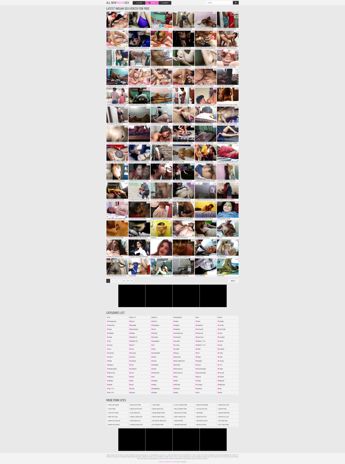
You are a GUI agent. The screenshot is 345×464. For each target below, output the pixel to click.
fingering (156, 325)
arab (110, 337)
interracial (179, 333)
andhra (111, 333)
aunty (110, 357)
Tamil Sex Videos (113, 413)
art (109, 341)
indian (177, 325)
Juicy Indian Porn (157, 425)
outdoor (200, 329)
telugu (221, 361)
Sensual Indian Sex (136, 417)
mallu (177, 353)
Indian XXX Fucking (180, 413)
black (132, 321)
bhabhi (110, 381)
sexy (220, 317)
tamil (221, 353)
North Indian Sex (180, 417)
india (176, 321)
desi (132, 381)
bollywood (134, 329)
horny (155, 393)
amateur (111, 325)
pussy (199, 365)
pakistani (200, 337)
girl (154, 349)
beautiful (111, 373)
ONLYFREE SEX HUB (201, 421)
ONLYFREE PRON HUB (180, 425)
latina (177, 345)
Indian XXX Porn (135, 405)
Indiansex (199, 413)
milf (176, 377)
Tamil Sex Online (113, 405)
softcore (222, 329)
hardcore (156, 373)
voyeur (221, 377)
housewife (178, 317)
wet (220, 389)
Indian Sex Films (223, 405)
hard (154, 369)
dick (132, 385)
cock (132, 349)
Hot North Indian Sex (159, 421)
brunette (134, 337)
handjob (155, 365)
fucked (155, 333)
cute (132, 373)
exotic (155, 321)
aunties (111, 353)
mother (177, 385)
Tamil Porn (111, 409)
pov (198, 353)
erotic (155, 317)
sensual (199, 389)
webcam (221, 381)
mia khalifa (178, 369)
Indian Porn (222, 409)
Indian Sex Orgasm (114, 421)
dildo (132, 389)
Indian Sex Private (136, 409)
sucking (221, 349)
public (199, 357)
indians (177, 329)
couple (133, 357)
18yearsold (112, 321)
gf (153, 345)
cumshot (134, 369)
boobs (133, 333)
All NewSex (117, 2)
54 (128, 281)
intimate (178, 337)
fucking (155, 337)
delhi (132, 377)
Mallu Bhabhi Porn (180, 409)
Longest (165, 3)
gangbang (156, 341)
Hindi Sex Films (113, 417)
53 (124, 281)
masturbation (180, 361)
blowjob (133, 325)
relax (199, 377)
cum (132, 365)
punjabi (199, 361)
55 (132, 281)
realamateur (201, 373)
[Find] (236, 2)
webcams (222, 385)
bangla (110, 365)
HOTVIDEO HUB (222, 421)
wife (220, 393)
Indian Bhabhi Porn (158, 413)
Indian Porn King (224, 413)
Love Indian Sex (135, 413)
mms (176, 381)
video (221, 369)
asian (110, 345)
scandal (200, 385)
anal (110, 329)
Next (233, 281)
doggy (133, 393)
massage (178, 357)
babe (110, 361)
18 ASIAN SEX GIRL (202, 409)
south (221, 341)
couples (133, 361)
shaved (221, 321)
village (221, 373)
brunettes (134, 341)
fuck (154, 329)
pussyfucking (201, 369)
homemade (156, 389)
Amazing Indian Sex (136, 425)
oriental (200, 325)
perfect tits (201, 341)
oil (198, 317)
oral (198, 321)
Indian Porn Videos (158, 417)
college (133, 353)
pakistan (200, 333)
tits (220, 365)
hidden (155, 381)
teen (220, 357)
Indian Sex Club (223, 417)
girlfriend (156, 353)
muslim (177, 389)
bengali (111, 377)
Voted (140, 3)
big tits (111, 389)
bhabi (110, 385)
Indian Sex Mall (201, 425)
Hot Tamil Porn (223, 425)
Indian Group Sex (157, 409)
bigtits (133, 317)
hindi (154, 385)
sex (198, 393)
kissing (177, 341)
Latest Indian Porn (180, 405)
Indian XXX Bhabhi (202, 405)
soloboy (222, 337)
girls (154, 357)
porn (198, 349)
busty (133, 345)
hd (154, 377)
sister (221, 325)
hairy (155, 361)
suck (220, 345)
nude (176, 393)
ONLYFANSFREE (178, 421)
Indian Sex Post (201, 417)
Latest (152, 3)
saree (199, 381)
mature (177, 365)
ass (109, 349)
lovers (177, 349)
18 (109, 317)
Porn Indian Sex (135, 421)
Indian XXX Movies (114, 425)
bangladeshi (112, 369)
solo (220, 333)
